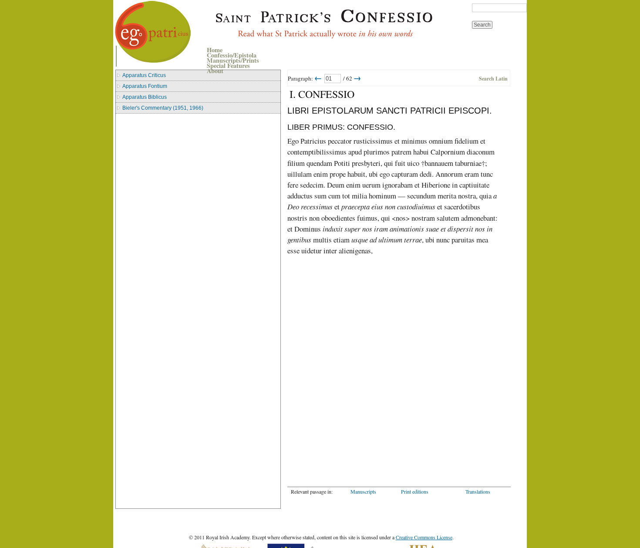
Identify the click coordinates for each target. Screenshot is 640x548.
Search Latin (493, 78)
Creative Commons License (424, 537)
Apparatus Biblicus (144, 97)
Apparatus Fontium (144, 86)
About (215, 70)
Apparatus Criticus (144, 75)
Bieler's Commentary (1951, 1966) (162, 108)
